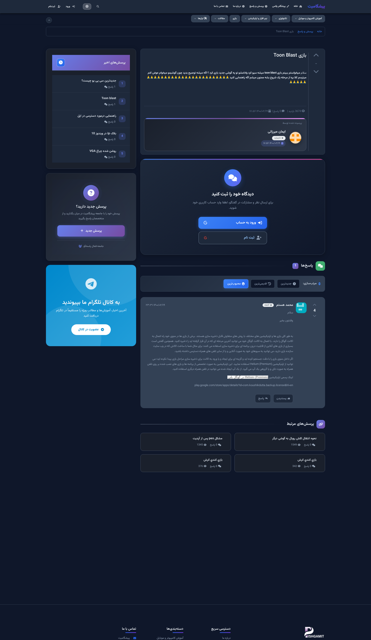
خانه (296, 6)
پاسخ (261, 398)
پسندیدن (281, 398)
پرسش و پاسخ (256, 6)
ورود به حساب (246, 222)
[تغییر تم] (87, 6)
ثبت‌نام (51, 6)
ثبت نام (249, 237)
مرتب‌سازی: (310, 283)
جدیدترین (286, 284)
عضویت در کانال (88, 329)
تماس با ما (219, 6)
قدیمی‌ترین (260, 284)
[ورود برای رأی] (316, 56)
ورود (68, 6)
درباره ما (237, 6)
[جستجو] (97, 6)
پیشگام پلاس (279, 6)
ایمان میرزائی (277, 131)
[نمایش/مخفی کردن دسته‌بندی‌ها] (49, 20)
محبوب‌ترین (234, 284)
